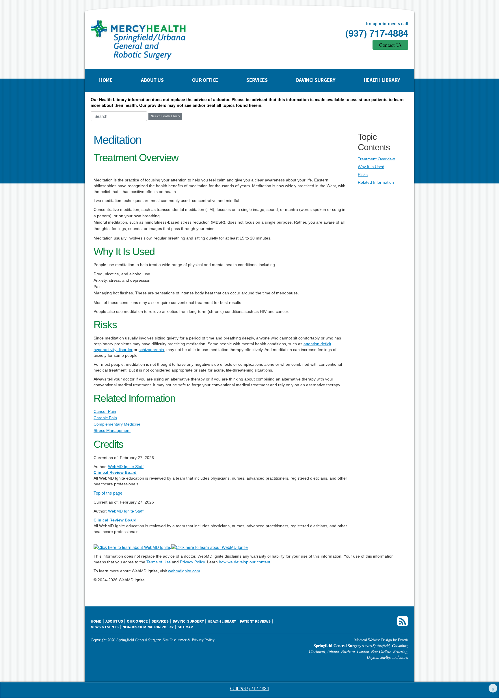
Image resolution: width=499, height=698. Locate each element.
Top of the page (108, 493)
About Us (152, 80)
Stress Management (112, 430)
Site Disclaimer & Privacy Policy (189, 640)
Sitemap (185, 627)
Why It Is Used (371, 166)
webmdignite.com (184, 571)
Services (256, 80)
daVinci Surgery (315, 80)
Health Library (382, 80)
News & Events (104, 627)
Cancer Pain (105, 411)
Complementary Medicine (117, 424)
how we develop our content (244, 562)
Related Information (376, 182)
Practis (403, 640)
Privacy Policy (192, 562)
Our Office (205, 80)
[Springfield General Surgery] (181, 40)
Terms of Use (158, 562)
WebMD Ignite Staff (126, 511)
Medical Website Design (373, 640)
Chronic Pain (105, 417)
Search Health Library (165, 116)
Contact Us (390, 44)
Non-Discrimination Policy (148, 627)
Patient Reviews (255, 621)
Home (106, 80)
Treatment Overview (376, 159)
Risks (363, 174)
